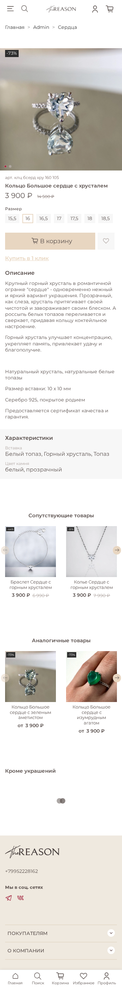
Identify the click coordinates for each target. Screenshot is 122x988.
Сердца (67, 27)
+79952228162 (21, 871)
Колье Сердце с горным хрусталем (91, 584)
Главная (14, 27)
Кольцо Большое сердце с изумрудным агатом (91, 714)
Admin (41, 27)
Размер (13, 208)
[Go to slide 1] (5, 166)
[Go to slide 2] (10, 166)
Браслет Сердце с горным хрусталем (30, 584)
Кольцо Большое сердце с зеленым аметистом (30, 712)
